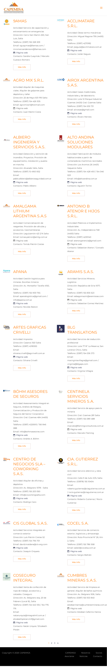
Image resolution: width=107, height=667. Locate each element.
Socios (99, 653)
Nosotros (85, 653)
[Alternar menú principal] (101, 8)
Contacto (97, 656)
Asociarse (69, 656)
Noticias (84, 656)
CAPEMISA (70, 653)
